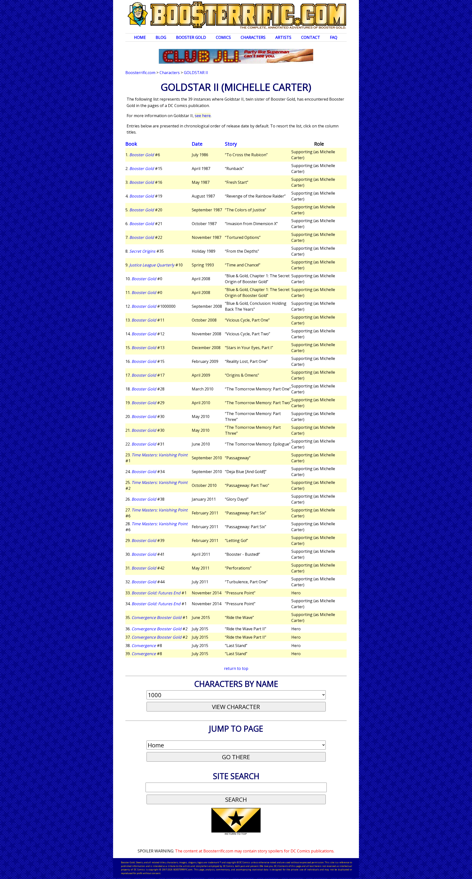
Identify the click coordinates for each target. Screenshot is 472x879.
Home (140, 37)
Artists (283, 37)
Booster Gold (191, 37)
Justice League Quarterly (151, 265)
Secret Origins (142, 251)
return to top (236, 668)
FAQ (333, 37)
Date (197, 143)
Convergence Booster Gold (156, 617)
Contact (310, 37)
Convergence (144, 645)
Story (231, 143)
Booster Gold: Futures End (156, 593)
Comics (223, 37)
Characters (253, 37)
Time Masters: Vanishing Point (160, 455)
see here (203, 115)
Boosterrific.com (140, 72)
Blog (161, 37)
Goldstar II (196, 72)
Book (131, 143)
